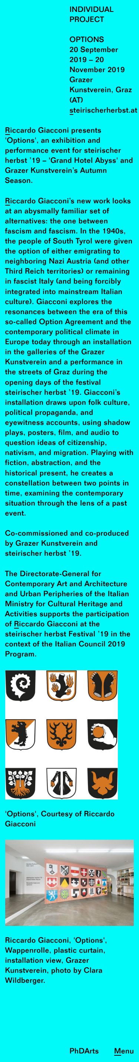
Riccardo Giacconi (37, 131)
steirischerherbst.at (104, 111)
